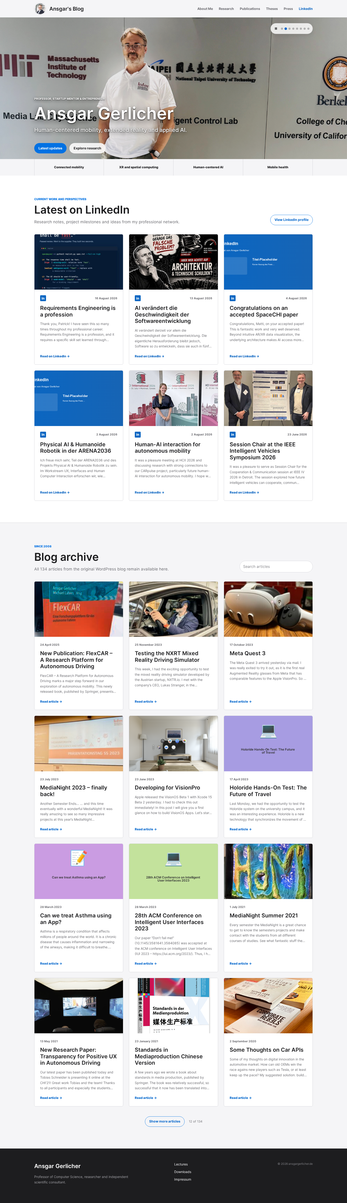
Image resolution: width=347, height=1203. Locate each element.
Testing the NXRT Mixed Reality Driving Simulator (167, 656)
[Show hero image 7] (305, 29)
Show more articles (164, 1121)
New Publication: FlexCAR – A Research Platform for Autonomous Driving (76, 660)
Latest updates (50, 148)
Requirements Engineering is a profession (78, 311)
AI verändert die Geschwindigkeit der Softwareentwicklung (163, 314)
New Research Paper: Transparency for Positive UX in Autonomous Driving (78, 1056)
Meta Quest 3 (248, 653)
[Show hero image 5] (297, 29)
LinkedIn (306, 9)
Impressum (182, 1179)
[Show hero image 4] (293, 29)
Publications (250, 9)
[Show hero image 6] (301, 29)
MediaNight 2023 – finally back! (73, 791)
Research (226, 9)
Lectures (181, 1164)
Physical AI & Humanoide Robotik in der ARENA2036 (75, 447)
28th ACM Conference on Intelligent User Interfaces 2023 (169, 922)
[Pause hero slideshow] (276, 29)
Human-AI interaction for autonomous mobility (167, 447)
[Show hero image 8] (308, 29)
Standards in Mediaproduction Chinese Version (169, 1056)
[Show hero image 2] (285, 28)
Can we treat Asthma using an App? (75, 918)
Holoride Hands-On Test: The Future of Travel (268, 791)
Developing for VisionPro (167, 787)
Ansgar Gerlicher (57, 1166)
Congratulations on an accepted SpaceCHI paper (264, 311)
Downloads (182, 1172)
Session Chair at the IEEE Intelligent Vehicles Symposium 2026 (263, 451)
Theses (272, 9)
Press (288, 9)
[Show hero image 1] (282, 29)
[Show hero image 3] (289, 29)
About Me (205, 9)
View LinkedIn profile (292, 220)
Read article (49, 701)
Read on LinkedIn (53, 356)
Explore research (87, 148)
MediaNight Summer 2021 (264, 915)
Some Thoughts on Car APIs (267, 1050)
